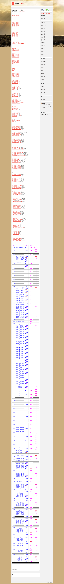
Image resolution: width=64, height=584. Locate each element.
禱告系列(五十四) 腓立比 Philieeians (16, 148)
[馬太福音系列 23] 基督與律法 (15, 50)
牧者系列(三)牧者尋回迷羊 (15, 99)
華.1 (19, 62)
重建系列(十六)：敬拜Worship (16, 206)
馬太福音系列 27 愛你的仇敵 (15, 41)
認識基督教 (42, 76)
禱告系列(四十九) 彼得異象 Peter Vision (17, 152)
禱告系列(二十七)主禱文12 (15, 175)
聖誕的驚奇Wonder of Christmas (16, 205)
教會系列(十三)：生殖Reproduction (17, 221)
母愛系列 (42, 40)
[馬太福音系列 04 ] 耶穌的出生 (15, 76)
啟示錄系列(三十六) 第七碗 (15, 94)
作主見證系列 (43, 22)
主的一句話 (13, 69)
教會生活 (42, 37)
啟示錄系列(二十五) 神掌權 (15, 114)
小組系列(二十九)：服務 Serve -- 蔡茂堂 (17, 238)
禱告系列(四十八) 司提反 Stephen (16, 153)
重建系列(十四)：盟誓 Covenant (16, 208)
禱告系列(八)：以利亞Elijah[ (15, 191)
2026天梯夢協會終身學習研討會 (46, 104)
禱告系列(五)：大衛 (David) (16, 194)
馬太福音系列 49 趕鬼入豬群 (15, 15)
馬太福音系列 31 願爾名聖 (15, 36)
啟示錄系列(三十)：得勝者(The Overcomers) (17, 102)
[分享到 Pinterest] (16, 569)
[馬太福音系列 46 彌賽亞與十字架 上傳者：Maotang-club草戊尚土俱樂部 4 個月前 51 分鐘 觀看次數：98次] (25, 20)
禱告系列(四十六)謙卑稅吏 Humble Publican (17, 155)
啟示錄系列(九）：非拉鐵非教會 (16, 132)
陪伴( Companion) (14, 103)
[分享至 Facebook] (15, 569)
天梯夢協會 (43, 103)
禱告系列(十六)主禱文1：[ (15, 184)
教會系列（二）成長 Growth (16, 234)
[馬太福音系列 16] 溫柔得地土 (15, 56)
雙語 (17, 80)
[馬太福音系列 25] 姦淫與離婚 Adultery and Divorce (18, 43)
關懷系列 (42, 54)
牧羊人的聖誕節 (14, 48)
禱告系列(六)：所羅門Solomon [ (16, 193)
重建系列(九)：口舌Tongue (16, 212)
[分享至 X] (14, 569)
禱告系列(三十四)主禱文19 (15, 165)
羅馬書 (42, 73)
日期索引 (49, 13)
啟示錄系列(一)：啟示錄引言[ (15, 139)
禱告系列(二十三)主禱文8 (15, 178)
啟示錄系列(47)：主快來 (15, 61)
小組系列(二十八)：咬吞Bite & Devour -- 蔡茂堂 (18, 240)
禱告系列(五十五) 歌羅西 (15, 147)
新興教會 (13, 79)
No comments (23, 11)
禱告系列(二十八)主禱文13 (15, 174)
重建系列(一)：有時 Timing (16, 220)
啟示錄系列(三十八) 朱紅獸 (15, 88)
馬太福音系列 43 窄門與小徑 (15, 23)
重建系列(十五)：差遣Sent (16, 207)
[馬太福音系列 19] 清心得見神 (15, 53)
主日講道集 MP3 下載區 (17, 10)
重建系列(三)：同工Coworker (16, 218)
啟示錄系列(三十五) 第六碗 (15, 95)
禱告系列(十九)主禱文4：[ (15, 182)
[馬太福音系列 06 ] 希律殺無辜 (15, 74)
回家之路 (13, 107)
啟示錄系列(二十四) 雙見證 (15, 115)
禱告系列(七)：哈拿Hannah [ (16, 192)
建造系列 (42, 31)
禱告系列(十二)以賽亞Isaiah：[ (16, 188)
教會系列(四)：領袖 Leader (16, 230)
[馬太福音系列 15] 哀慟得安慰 (15, 57)
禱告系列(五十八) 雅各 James (15, 142)
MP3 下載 (20, 11)
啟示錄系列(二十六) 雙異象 (15, 113)
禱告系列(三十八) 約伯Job (15, 162)
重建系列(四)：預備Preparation (16, 217)
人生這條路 (42, 59)
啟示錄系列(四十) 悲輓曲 (15, 86)
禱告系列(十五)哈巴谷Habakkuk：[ (16, 185)
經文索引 (46, 13)
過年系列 (42, 51)
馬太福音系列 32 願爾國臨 (15, 35)
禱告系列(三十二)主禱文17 (15, 167)
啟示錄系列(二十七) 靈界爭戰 (15, 112)
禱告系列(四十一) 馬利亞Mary (15, 159)
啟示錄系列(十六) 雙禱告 (15, 126)
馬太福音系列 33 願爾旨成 (15, 34)
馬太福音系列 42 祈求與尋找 (15, 24)
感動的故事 (42, 92)
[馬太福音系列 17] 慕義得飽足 (15, 55)
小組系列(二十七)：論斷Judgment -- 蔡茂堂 (18, 241)
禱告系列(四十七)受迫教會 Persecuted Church (17, 154)
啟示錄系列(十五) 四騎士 (15, 127)
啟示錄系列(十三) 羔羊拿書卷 (15, 129)
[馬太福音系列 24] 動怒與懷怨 (15, 49)
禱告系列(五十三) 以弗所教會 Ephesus (17, 149)
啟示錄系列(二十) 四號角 (15, 120)
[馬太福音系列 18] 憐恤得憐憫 (15, 54)
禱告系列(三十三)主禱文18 (15, 166)
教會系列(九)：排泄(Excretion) (16, 225)
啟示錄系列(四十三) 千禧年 (15, 82)
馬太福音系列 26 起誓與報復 (15, 42)
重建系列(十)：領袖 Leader (16, 211)
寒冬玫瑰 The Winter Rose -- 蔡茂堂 (17, 239)
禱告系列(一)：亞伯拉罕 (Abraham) (17, 198)
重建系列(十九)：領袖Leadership (16, 201)
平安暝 (13, 70)
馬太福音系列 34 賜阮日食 (15, 33)
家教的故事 (42, 89)
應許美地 (13, 121)
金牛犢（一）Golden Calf (16, 233)
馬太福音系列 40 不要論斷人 (15, 26)
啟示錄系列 (42, 25)
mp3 (15, 79)
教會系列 (42, 39)
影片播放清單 (43, 18)
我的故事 (42, 86)
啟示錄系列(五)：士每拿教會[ (15, 136)
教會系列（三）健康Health (16, 231)
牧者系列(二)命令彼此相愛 (15, 100)
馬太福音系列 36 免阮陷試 (15, 31)
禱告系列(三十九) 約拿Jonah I (15, 161)
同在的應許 (13, 106)
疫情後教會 (42, 70)
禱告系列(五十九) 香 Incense (15, 141)
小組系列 (42, 28)
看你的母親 (13, 116)
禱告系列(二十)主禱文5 (15, 181)
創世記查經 (42, 61)
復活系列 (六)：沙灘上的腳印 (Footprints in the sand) (19, 195)
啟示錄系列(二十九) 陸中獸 (15, 109)
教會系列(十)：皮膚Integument (16, 224)
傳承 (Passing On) (14, 89)
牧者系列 (42, 45)
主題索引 (42, 13)
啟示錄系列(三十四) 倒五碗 (15, 96)
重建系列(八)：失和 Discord (16, 213)
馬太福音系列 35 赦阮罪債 (15, 32)
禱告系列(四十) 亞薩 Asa (15, 160)
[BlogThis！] (13, 569)
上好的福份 (13, 68)
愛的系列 (42, 34)
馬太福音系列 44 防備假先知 (15, 22)
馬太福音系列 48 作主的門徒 (15, 16)
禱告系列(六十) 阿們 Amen (15, 140)
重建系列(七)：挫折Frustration (16, 214)
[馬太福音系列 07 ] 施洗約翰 (15, 73)
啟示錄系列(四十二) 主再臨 (15, 83)
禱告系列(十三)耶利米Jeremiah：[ (16, 187)
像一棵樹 (14, 200)
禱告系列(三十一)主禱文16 (15, 168)
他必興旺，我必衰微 (14, 80)
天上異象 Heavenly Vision (15, 108)
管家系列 (42, 48)
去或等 (13, 63)
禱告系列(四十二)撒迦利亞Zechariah (16, 158)
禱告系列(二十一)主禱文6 (15, 180)
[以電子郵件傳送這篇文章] (12, 569)
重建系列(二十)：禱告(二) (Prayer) (17, 199)
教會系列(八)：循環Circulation (16, 226)
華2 (19, 120)
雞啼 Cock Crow (14, 44)
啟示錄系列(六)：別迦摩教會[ (15, 135)
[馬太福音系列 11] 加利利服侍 (15, 60)
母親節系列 (42, 42)
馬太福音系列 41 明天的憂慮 (15, 25)
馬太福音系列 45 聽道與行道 (15, 21)
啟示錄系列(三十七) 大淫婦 (15, 93)
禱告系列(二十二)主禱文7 (15, 179)
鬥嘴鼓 (42, 79)
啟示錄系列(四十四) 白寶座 (15, 81)
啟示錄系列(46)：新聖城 (15, 62)
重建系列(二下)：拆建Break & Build (17, 219)
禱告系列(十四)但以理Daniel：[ (16, 186)
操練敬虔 (42, 36)
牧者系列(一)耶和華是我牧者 (15, 101)
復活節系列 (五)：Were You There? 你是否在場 (18, 227)
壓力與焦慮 (42, 64)
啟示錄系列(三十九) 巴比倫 (15, 87)
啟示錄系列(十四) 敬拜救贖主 (15, 128)
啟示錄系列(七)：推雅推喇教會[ (16, 134)
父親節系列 (42, 43)
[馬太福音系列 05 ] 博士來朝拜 (15, 75)
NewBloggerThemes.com (49, 582)
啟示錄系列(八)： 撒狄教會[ (15, 133)
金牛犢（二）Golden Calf (16, 232)
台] (21, 193)
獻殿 (12, 119)
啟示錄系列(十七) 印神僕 (15, 125)
